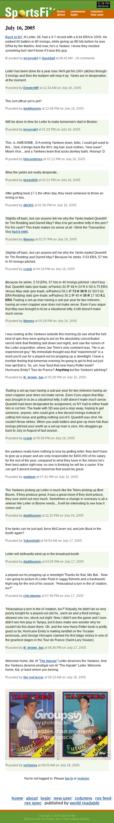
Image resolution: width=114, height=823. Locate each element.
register (83, 778)
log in (69, 778)
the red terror (33, 677)
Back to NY (13, 37)
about (61, 14)
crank (27, 269)
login (74, 14)
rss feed (103, 798)
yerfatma (30, 765)
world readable (84, 803)
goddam (29, 477)
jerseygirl (31, 58)
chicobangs (32, 596)
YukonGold (31, 541)
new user (97, 14)
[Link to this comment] (6, 88)
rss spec (33, 803)
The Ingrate (48, 661)
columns (97, 11)
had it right (20, 232)
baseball (48, 58)
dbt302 (28, 205)
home (61, 11)
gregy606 (30, 180)
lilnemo (28, 239)
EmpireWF (31, 88)
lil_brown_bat (33, 377)
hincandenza (32, 159)
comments (78, 11)
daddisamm (32, 108)
